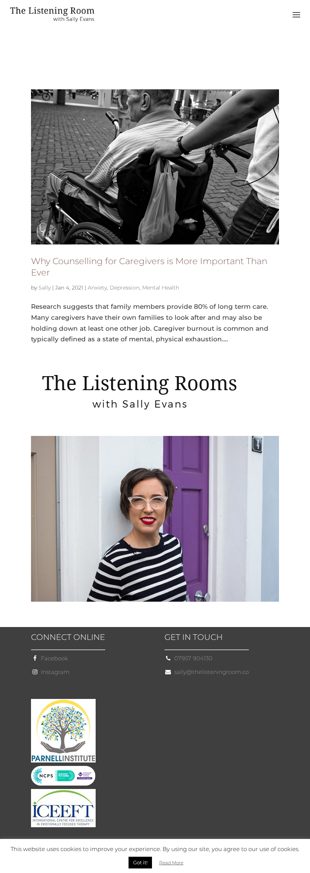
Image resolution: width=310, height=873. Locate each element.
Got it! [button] (140, 862)
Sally (45, 287)
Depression (125, 287)
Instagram (55, 671)
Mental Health (160, 287)
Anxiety (97, 287)
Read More (171, 862)
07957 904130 (193, 658)
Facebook (54, 658)
